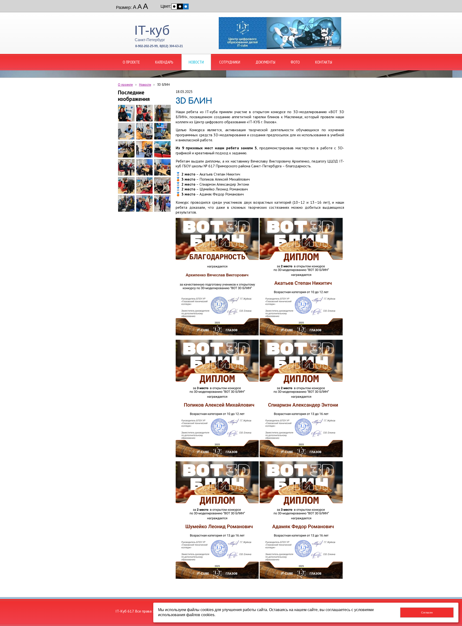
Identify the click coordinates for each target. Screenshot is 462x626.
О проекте (125, 84)
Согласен (427, 612)
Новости (145, 84)
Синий (186, 6)
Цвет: (165, 6)
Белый (174, 6)
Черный (180, 6)
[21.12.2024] (126, 113)
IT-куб (152, 30)
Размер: (124, 7)
